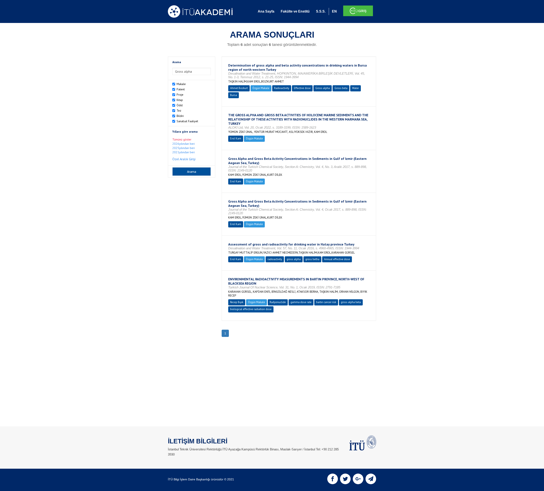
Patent (181, 89)
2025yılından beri (183, 148)
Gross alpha (322, 88)
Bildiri (180, 116)
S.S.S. (321, 11)
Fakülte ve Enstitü (295, 11)
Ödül (180, 105)
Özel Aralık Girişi (184, 159)
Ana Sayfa (266, 11)
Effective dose (302, 88)
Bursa (233, 95)
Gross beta (340, 88)
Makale (181, 84)
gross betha (312, 259)
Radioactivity (281, 88)
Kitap (180, 100)
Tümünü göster (181, 139)
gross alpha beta (351, 302)
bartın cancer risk (326, 302)
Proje (180, 94)
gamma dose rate (301, 302)
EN (334, 11)
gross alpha (294, 259)
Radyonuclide (278, 302)
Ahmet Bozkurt (239, 88)
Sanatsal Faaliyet (187, 121)
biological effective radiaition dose (251, 309)
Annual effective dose (337, 259)
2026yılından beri (183, 144)
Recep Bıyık (236, 302)
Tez (179, 110)
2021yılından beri (183, 152)
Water (355, 88)
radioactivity (275, 259)
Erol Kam (235, 138)
